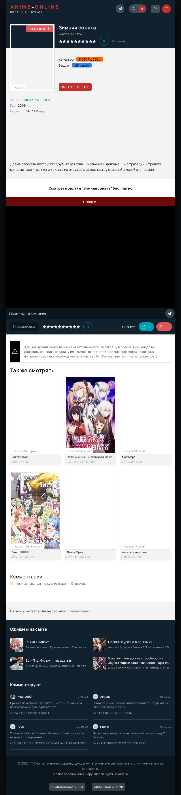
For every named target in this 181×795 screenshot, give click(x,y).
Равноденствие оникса (31, 713)
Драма (26, 100)
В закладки (26, 327)
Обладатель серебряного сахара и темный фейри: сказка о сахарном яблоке (51, 743)
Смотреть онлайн (75, 87)
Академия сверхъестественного (121, 743)
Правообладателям (67, 787)
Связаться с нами (108, 787)
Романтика (42, 100)
